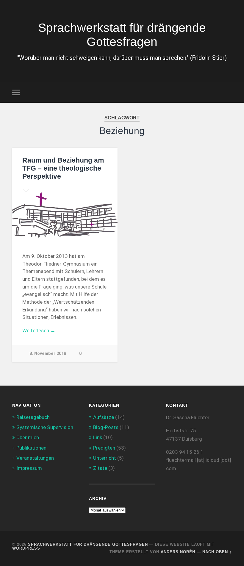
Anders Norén (178, 552)
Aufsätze (103, 417)
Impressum (29, 468)
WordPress (26, 548)
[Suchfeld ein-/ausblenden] (228, 92)
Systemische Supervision (44, 427)
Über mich (27, 437)
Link (97, 437)
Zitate (100, 468)
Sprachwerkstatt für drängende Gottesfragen (122, 35)
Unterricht (104, 458)
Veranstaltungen (35, 458)
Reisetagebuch (33, 417)
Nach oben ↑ (217, 552)
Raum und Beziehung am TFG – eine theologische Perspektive (63, 168)
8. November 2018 (47, 353)
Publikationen (31, 448)
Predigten (104, 448)
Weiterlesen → (38, 330)
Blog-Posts (105, 427)
